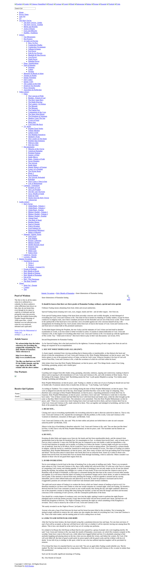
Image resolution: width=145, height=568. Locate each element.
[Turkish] (110, 4)
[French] (49, 4)
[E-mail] (128, 299)
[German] (57, 4)
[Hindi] (71, 4)
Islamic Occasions (47, 293)
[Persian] (95, 4)
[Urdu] (117, 4)
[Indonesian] (79, 4)
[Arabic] (25, 4)
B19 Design (29, 566)
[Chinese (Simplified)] (37, 4)
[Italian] (88, 4)
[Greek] (65, 4)
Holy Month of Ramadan (65, 293)
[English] (18, 4)
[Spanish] (102, 4)
